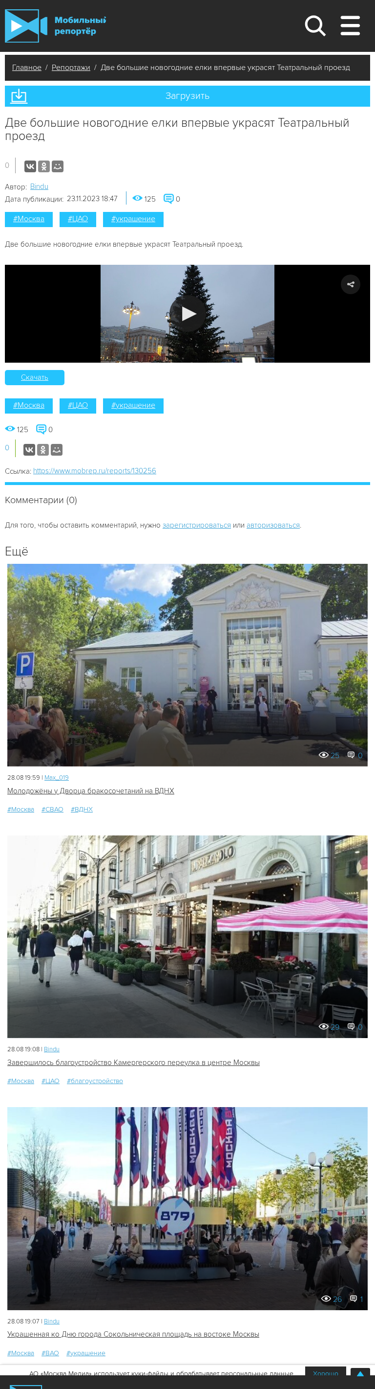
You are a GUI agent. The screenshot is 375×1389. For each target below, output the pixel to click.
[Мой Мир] (57, 166)
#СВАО (52, 809)
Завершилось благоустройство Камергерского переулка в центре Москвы (133, 1062)
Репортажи (71, 67)
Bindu (39, 186)
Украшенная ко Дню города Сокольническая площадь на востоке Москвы (133, 1334)
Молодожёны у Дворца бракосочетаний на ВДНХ (90, 791)
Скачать (34, 377)
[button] (187, 313)
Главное (27, 67)
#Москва (28, 219)
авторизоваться (273, 525)
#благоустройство (95, 1081)
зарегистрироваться (197, 525)
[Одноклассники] (44, 166)
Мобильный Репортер (55, 26)
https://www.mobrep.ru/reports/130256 (94, 470)
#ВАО (50, 1353)
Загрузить (187, 96)
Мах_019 (56, 778)
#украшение (133, 219)
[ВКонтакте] (30, 166)
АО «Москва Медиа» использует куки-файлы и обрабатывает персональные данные (161, 1373)
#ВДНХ (82, 809)
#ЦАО (78, 219)
